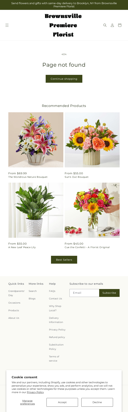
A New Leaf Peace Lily (22, 247)
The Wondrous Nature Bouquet (28, 176)
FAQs (52, 291)
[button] (7, 25)
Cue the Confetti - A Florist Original (87, 247)
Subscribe (109, 292)
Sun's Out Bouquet (76, 176)
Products (13, 310)
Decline (97, 402)
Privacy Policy (35, 392)
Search (33, 291)
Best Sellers (64, 259)
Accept (62, 402)
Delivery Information (56, 320)
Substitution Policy (56, 346)
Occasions (14, 302)
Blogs (32, 298)
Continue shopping (64, 78)
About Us (13, 317)
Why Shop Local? (55, 308)
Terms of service (54, 358)
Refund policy (57, 337)
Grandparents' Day (16, 293)
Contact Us (55, 298)
